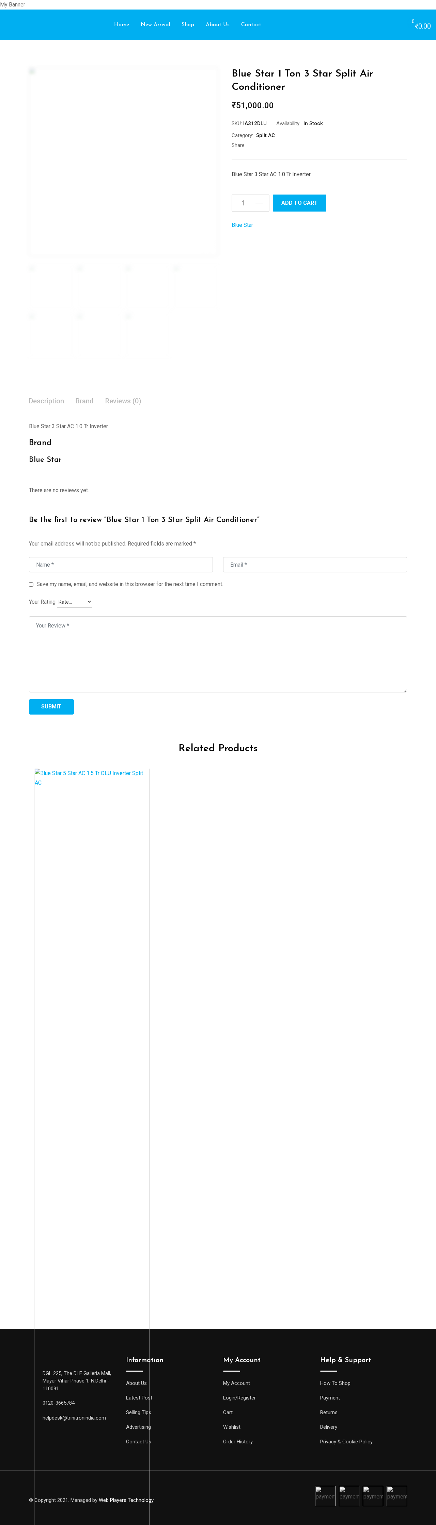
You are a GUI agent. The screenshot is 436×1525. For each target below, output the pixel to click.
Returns (329, 1412)
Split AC (265, 135)
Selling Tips (138, 1412)
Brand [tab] (85, 401)
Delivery (328, 1427)
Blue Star (242, 225)
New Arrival (155, 25)
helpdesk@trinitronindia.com (74, 1418)
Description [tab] (46, 401)
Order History (238, 1442)
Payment (330, 1398)
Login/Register (239, 1398)
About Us (218, 25)
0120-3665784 (59, 1403)
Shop (188, 25)
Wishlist (231, 1427)
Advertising (138, 1427)
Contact (251, 25)
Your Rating (42, 602)
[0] (406, 25)
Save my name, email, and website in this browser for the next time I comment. (129, 584)
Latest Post (139, 1398)
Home (121, 25)
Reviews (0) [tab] (123, 401)
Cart (228, 1412)
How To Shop (335, 1383)
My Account (236, 1383)
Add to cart (299, 203)
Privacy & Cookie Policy (346, 1442)
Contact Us (138, 1442)
